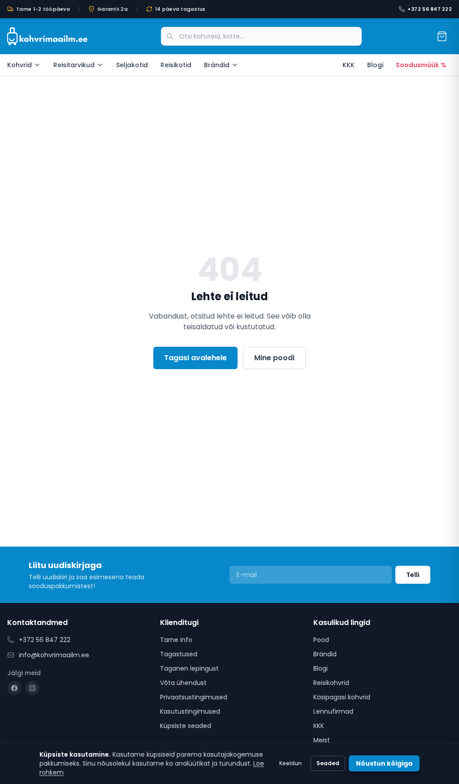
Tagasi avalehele (195, 358)
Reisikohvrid (331, 682)
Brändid (217, 64)
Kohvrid (19, 64)
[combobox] (261, 36)
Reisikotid (175, 64)
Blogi (375, 64)
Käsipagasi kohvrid (341, 697)
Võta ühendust (183, 682)
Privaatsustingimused (193, 697)
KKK (348, 64)
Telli (413, 574)
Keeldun (290, 763)
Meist (321, 740)
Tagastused (178, 654)
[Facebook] (14, 688)
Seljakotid (132, 64)
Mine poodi (274, 358)
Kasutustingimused (190, 711)
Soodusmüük (421, 64)
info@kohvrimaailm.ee (54, 654)
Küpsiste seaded (185, 725)
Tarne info (176, 639)
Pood (321, 639)
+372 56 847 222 (429, 9)
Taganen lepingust (189, 668)
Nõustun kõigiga (384, 763)
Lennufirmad (333, 711)
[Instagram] (32, 688)
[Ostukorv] (442, 36)
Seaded (327, 763)
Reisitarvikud (74, 64)
